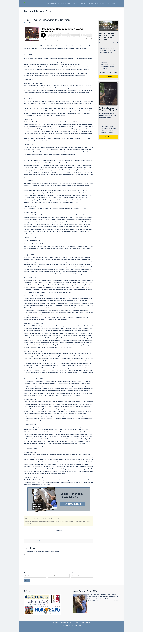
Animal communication (35, 540)
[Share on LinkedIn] (60, 534)
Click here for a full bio (96, 607)
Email (49, 573)
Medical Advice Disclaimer (76, 622)
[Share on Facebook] (53, 534)
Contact (87, 622)
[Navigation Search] (117, 3)
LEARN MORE (108, 76)
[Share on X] (56, 534)
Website (73, 573)
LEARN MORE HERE (72, 504)
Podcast (26, 22)
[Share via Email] (64, 534)
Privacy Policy (55, 622)
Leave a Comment (35, 22)
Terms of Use (64, 622)
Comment (26, 555)
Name (25, 573)
